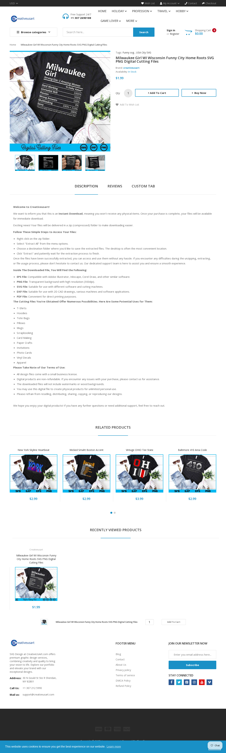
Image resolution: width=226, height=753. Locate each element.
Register (174, 33)
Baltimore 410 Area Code (192, 450)
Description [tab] (86, 186)
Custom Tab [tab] (143, 186)
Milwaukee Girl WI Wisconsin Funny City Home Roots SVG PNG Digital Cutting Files (36, 559)
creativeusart (131, 67)
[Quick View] (47, 475)
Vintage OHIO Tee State (139, 450)
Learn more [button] (114, 746)
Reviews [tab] (115, 186)
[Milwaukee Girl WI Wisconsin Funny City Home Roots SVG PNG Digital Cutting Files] (25, 162)
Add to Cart (158, 93)
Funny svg (128, 52)
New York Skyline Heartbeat (33, 450)
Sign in (171, 30)
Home (13, 44)
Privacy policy (123, 670)
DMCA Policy (123, 680)
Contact (120, 659)
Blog (118, 654)
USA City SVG (143, 52)
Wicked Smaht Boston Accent (86, 450)
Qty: (118, 93)
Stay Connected (181, 675)
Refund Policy (123, 686)
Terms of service (125, 675)
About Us (121, 664)
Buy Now (200, 93)
